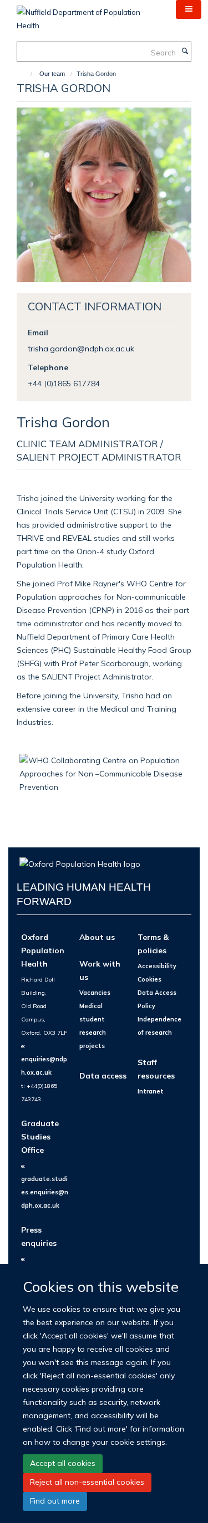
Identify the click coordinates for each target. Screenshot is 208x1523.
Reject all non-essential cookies (87, 1482)
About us (97, 937)
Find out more (55, 1501)
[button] (188, 9)
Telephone (48, 367)
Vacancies (94, 992)
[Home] (26, 74)
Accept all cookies (62, 1463)
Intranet (151, 1091)
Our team (52, 73)
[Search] (185, 51)
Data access (102, 1075)
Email (38, 332)
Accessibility (157, 966)
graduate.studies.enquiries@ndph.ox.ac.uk (44, 1192)
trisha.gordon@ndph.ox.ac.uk (81, 348)
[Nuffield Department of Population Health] (88, 15)
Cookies (149, 979)
